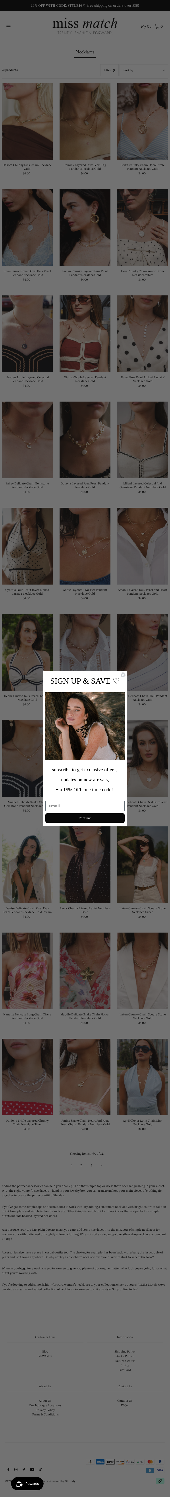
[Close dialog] (123, 675)
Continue (85, 818)
